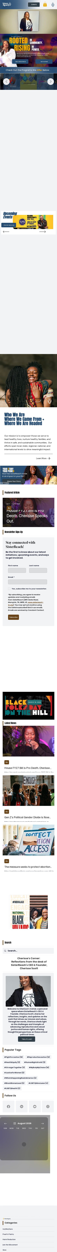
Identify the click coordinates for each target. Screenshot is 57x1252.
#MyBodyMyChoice (40, 1067)
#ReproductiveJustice (39, 1057)
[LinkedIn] (21, 1106)
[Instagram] (47, 1106)
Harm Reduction (9, 1239)
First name (13, 565)
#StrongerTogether (15, 1067)
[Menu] (53, 4)
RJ (9, 508)
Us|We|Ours (8, 1229)
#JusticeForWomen (15, 1072)
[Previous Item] (6, 81)
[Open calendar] (15, 1123)
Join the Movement (10, 1244)
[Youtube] (34, 1106)
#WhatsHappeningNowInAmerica (21, 1078)
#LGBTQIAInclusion (39, 1083)
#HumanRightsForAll (35, 1062)
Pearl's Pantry (8, 1234)
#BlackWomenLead (15, 1083)
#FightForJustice (14, 1057)
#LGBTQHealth (13, 1088)
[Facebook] (8, 1106)
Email (11, 577)
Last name (34, 565)
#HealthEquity (12, 1062)
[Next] (42, 231)
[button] (45, 4)
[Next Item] (50, 81)
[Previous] (6, 232)
